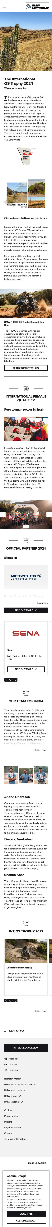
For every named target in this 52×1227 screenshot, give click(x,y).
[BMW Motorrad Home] (37, 6)
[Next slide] (49, 514)
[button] (4, 7)
